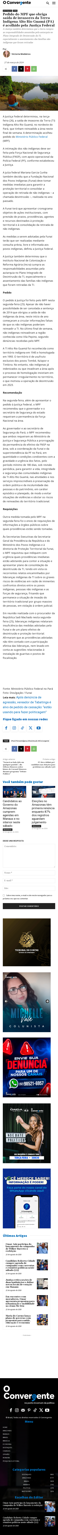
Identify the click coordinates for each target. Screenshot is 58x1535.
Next (47, 1001)
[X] (21, 69)
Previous (6, 1001)
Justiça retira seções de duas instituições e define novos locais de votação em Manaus (20, 1283)
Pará (15, 11)
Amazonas (36, 826)
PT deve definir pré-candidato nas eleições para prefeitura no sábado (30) (43, 764)
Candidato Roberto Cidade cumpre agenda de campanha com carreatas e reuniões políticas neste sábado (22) (20, 1266)
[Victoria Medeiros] (6, 54)
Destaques (7, 11)
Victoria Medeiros (21, 54)
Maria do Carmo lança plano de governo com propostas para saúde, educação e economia (18, 1319)
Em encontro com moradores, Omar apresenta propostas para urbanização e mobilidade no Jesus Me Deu (20, 1301)
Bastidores (8, 830)
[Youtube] (38, 728)
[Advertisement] (27, 1354)
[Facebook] (14, 69)
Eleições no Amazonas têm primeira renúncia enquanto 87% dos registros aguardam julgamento (43, 811)
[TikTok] (22, 728)
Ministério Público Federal (32, 136)
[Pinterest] (27, 69)
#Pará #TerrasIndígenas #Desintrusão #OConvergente (30, 741)
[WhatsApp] (34, 69)
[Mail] (23, 1410)
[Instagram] (14, 728)
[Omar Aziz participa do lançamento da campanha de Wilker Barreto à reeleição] (42, 1248)
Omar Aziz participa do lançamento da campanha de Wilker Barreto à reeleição (20, 1248)
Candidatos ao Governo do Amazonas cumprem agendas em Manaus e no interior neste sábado (12, 813)
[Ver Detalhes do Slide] (27, 1002)
